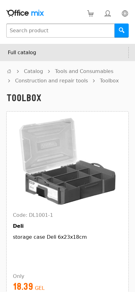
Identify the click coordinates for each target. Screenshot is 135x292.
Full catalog (22, 52)
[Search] (122, 30)
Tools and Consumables (84, 71)
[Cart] (90, 13)
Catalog (33, 71)
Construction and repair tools (51, 81)
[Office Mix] (25, 13)
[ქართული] (125, 13)
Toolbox (109, 81)
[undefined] (9, 71)
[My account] (107, 13)
